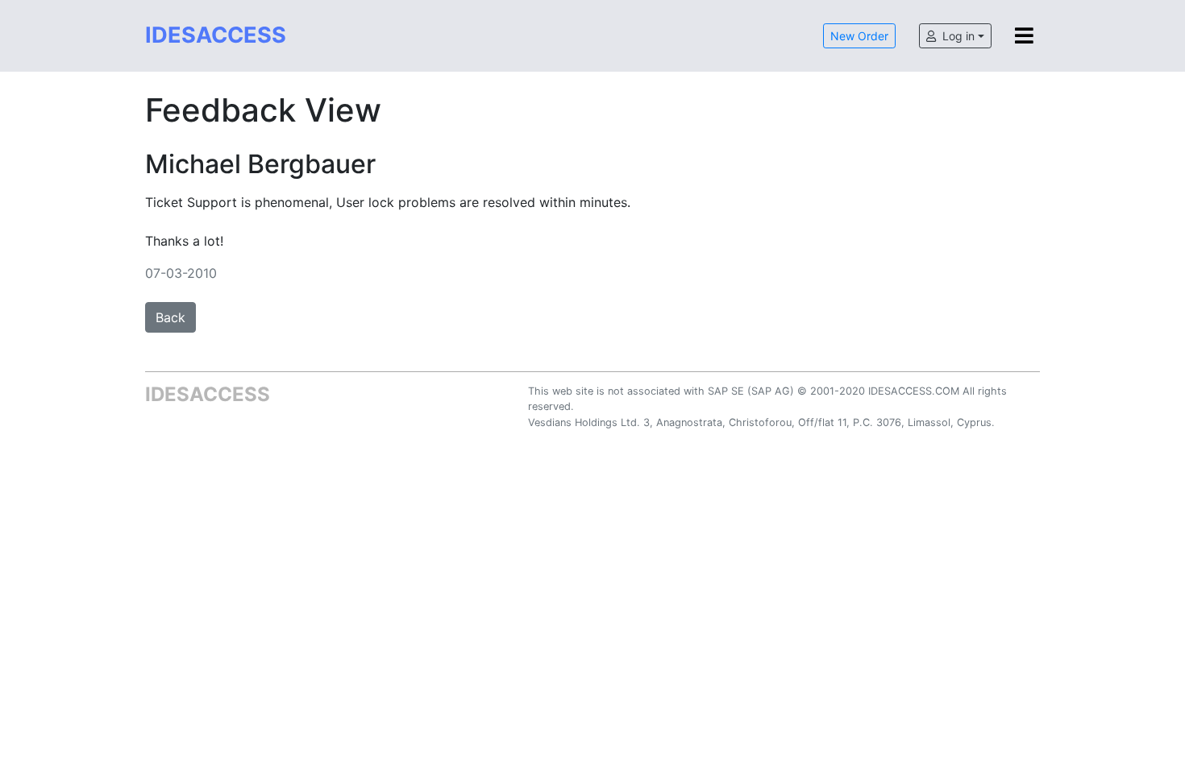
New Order (859, 36)
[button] (955, 35)
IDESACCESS (215, 35)
